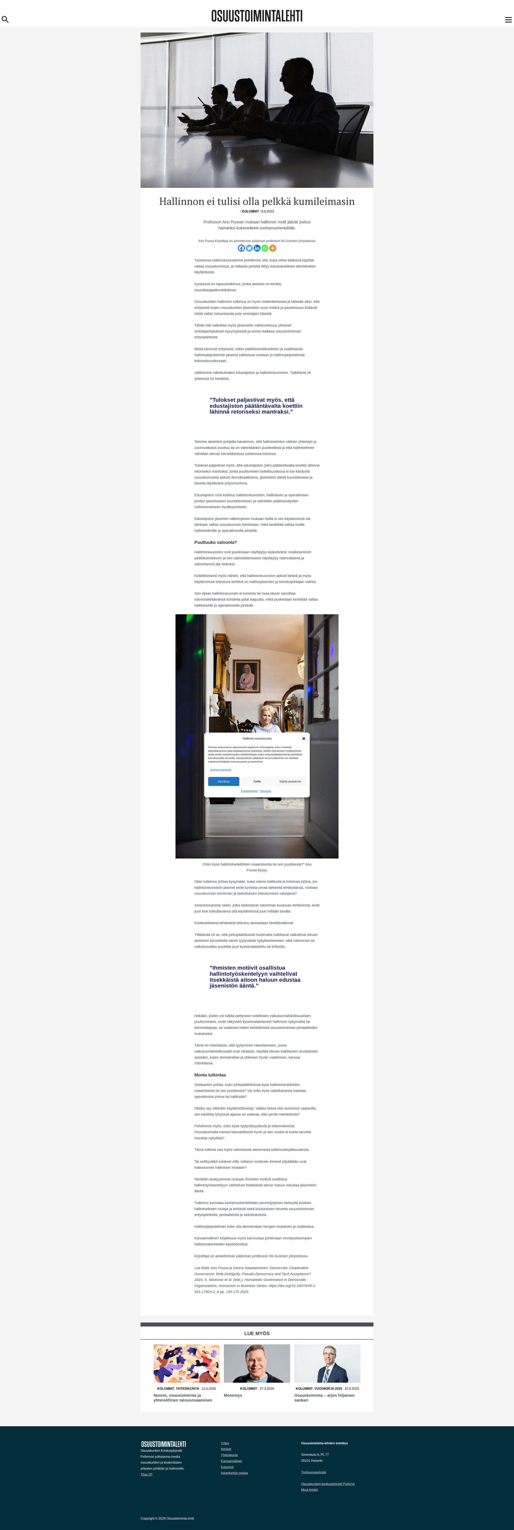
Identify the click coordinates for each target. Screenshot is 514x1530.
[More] (272, 248)
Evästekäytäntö (249, 791)
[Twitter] (249, 248)
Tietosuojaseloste (313, 1472)
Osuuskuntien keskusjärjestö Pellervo (328, 1484)
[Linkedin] (257, 248)
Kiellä (257, 781)
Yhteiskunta (187, 1388)
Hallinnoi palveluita (220, 769)
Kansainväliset (231, 1461)
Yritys (225, 1443)
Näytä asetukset (290, 781)
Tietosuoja (265, 791)
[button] (304, 739)
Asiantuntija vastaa (234, 1473)
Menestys (233, 1395)
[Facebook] (241, 248)
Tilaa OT (147, 1474)
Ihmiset (226, 1449)
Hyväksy (224, 781)
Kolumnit (250, 211)
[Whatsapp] (264, 248)
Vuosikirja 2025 (328, 1388)
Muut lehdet (309, 1489)
